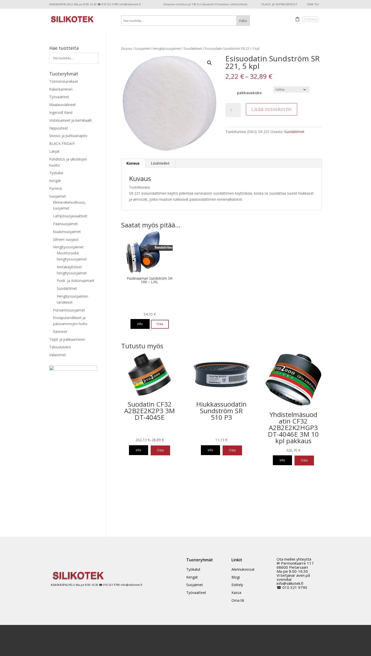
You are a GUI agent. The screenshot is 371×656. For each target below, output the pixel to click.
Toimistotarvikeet (63, 81)
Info (140, 324)
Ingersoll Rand (60, 112)
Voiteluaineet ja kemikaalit (70, 120)
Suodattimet (192, 48)
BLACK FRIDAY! (62, 143)
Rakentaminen (61, 89)
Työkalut (56, 172)
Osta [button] (159, 324)
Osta (160, 450)
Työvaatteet (59, 96)
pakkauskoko (249, 92)
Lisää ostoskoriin (271, 109)
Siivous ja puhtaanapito (68, 135)
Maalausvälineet (62, 104)
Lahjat (54, 151)
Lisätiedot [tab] (160, 163)
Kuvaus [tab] (133, 163)
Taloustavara (60, 347)
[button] (209, 62)
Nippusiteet (58, 128)
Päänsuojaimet (65, 223)
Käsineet (60, 331)
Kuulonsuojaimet (67, 231)
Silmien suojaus (65, 239)
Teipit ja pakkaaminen (67, 339)
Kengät (55, 180)
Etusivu (126, 48)
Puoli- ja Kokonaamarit (75, 280)
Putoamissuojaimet (69, 310)
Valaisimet (57, 354)
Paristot (55, 188)
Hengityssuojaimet (167, 48)
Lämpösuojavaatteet (70, 216)
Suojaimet (142, 48)
